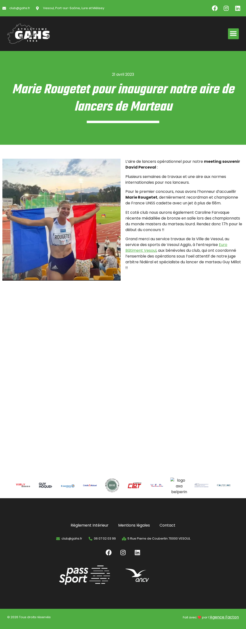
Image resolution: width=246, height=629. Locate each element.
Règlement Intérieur (90, 525)
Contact (167, 525)
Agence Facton (224, 617)
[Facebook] (215, 8)
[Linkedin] (238, 8)
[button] (233, 33)
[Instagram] (226, 8)
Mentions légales (134, 525)
